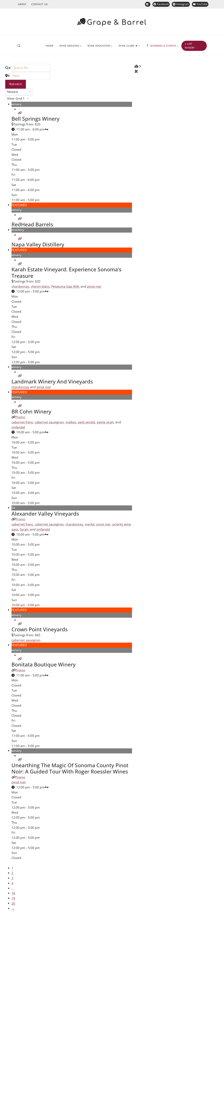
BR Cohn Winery (31, 411)
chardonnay (20, 286)
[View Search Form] (18, 45)
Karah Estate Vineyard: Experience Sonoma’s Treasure (66, 272)
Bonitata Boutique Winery (43, 664)
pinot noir (94, 286)
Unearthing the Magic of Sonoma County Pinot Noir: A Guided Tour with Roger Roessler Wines (69, 768)
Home (49, 46)
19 (13, 898)
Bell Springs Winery (35, 118)
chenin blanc (40, 286)
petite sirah (105, 422)
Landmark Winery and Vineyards (52, 381)
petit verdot (86, 422)
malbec (70, 422)
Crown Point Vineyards (39, 629)
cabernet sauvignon (49, 422)
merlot (90, 524)
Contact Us (39, 4)
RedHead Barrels (32, 224)
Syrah (24, 529)
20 (13, 903)
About (22, 4)
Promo (20, 417)
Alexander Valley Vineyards (45, 513)
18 (13, 893)
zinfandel (18, 427)
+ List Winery (190, 46)
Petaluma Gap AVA (65, 286)
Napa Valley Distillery (37, 244)
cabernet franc (22, 422)
